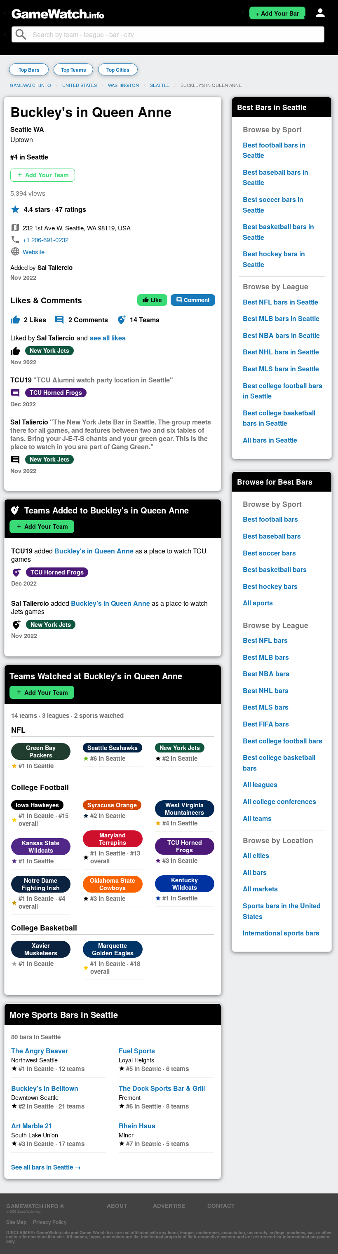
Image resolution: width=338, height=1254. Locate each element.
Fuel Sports (137, 1050)
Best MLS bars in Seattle (281, 368)
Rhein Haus (137, 1125)
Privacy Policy (50, 1222)
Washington (123, 85)
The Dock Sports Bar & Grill (162, 1088)
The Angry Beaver (39, 1050)
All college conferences (279, 801)
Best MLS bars (266, 707)
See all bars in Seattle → (46, 1167)
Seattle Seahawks (112, 747)
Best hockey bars (270, 586)
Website (34, 251)
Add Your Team (42, 175)
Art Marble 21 (31, 1125)
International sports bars (281, 933)
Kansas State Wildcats (40, 846)
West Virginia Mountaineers (184, 808)
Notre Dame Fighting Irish (40, 884)
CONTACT (221, 1205)
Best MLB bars (266, 657)
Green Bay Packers (41, 751)
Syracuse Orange (112, 805)
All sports (258, 602)
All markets (260, 888)
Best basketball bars (275, 569)
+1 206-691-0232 (45, 240)
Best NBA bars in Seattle (281, 335)
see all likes (108, 338)
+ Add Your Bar (277, 13)
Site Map (16, 1222)
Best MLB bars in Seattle (281, 318)
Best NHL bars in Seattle (281, 351)
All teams (257, 818)
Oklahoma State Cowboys (112, 884)
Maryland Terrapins (112, 838)
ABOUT (117, 1205)
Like (152, 300)
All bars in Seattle (270, 440)
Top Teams (73, 69)
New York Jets (49, 350)
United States (79, 85)
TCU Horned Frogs (56, 392)
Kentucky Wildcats (184, 883)
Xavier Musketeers (40, 949)
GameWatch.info (30, 85)
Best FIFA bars (266, 724)
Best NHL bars (266, 690)
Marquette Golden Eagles (113, 949)
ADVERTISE (169, 1205)
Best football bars (270, 519)
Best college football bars (282, 740)
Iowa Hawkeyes (37, 805)
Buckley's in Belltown (44, 1088)
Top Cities (117, 69)
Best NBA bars (266, 673)
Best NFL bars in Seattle (280, 302)
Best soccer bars (269, 553)
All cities (256, 855)
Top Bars (29, 69)
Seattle (159, 85)
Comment (193, 300)
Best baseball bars (272, 536)
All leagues (260, 784)
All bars (255, 872)
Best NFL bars (265, 640)
